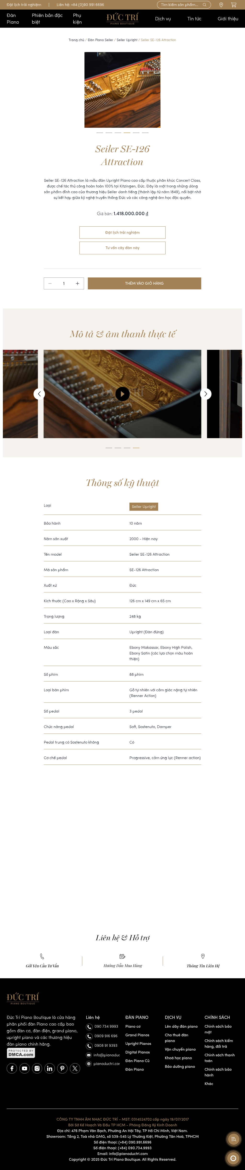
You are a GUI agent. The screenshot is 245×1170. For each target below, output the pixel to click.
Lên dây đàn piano (181, 1026)
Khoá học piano (178, 1057)
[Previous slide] (39, 394)
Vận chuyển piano (180, 1049)
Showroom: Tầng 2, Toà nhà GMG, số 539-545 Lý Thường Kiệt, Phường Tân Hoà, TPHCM (122, 1136)
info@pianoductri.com (107, 1055)
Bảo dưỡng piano (180, 1066)
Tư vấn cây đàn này (122, 247)
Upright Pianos (138, 1043)
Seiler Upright (127, 40)
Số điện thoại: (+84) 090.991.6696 (122, 1142)
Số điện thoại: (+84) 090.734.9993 (122, 1147)
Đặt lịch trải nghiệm (24, 4)
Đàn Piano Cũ (137, 1060)
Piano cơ (132, 1026)
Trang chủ (76, 40)
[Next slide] (206, 394)
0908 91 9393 (106, 1045)
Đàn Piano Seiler (100, 40)
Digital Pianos (137, 1052)
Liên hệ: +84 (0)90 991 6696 (80, 4)
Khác (209, 1083)
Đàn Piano (134, 1069)
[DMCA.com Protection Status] (43, 1053)
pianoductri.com (107, 1063)
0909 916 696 (106, 1035)
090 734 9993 (106, 1026)
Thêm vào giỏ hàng (144, 283)
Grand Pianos (137, 1034)
